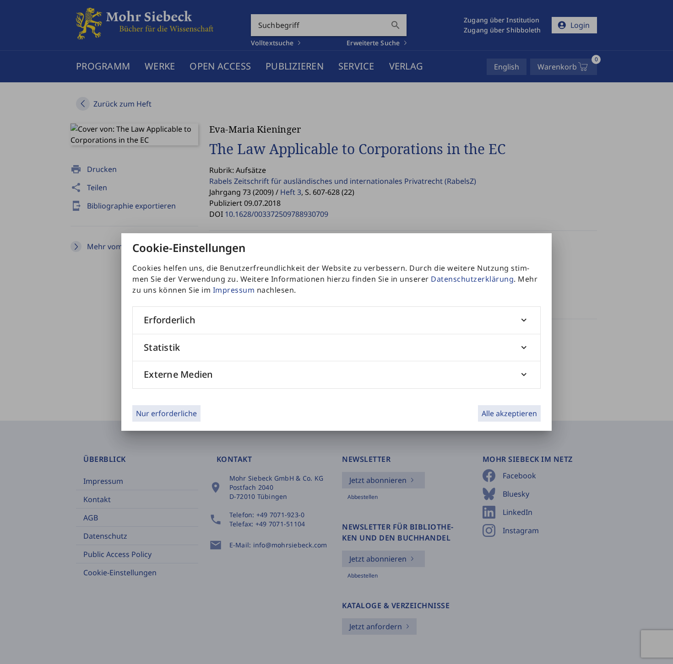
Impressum (234, 290)
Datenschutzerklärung (472, 279)
